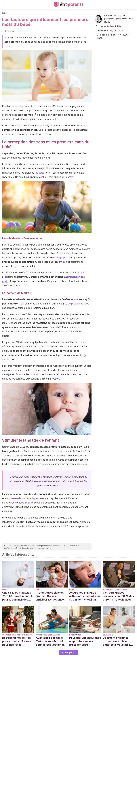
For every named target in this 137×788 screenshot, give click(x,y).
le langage (59, 257)
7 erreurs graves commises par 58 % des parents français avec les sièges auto (118, 596)
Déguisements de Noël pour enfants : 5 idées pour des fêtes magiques (16, 641)
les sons (39, 172)
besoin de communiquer (24, 498)
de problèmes (75, 303)
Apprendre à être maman (115, 590)
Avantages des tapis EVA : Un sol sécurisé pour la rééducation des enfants (51, 641)
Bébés (4, 13)
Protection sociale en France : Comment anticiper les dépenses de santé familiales (50, 596)
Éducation (108, 635)
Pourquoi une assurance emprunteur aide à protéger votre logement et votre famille (85, 641)
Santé (39, 590)
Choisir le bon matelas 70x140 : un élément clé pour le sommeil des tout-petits (17, 596)
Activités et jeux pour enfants (17, 635)
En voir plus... (68, 652)
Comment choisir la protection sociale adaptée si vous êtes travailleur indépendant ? (118, 641)
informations (76, 635)
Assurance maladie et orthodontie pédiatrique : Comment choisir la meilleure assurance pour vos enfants (85, 596)
